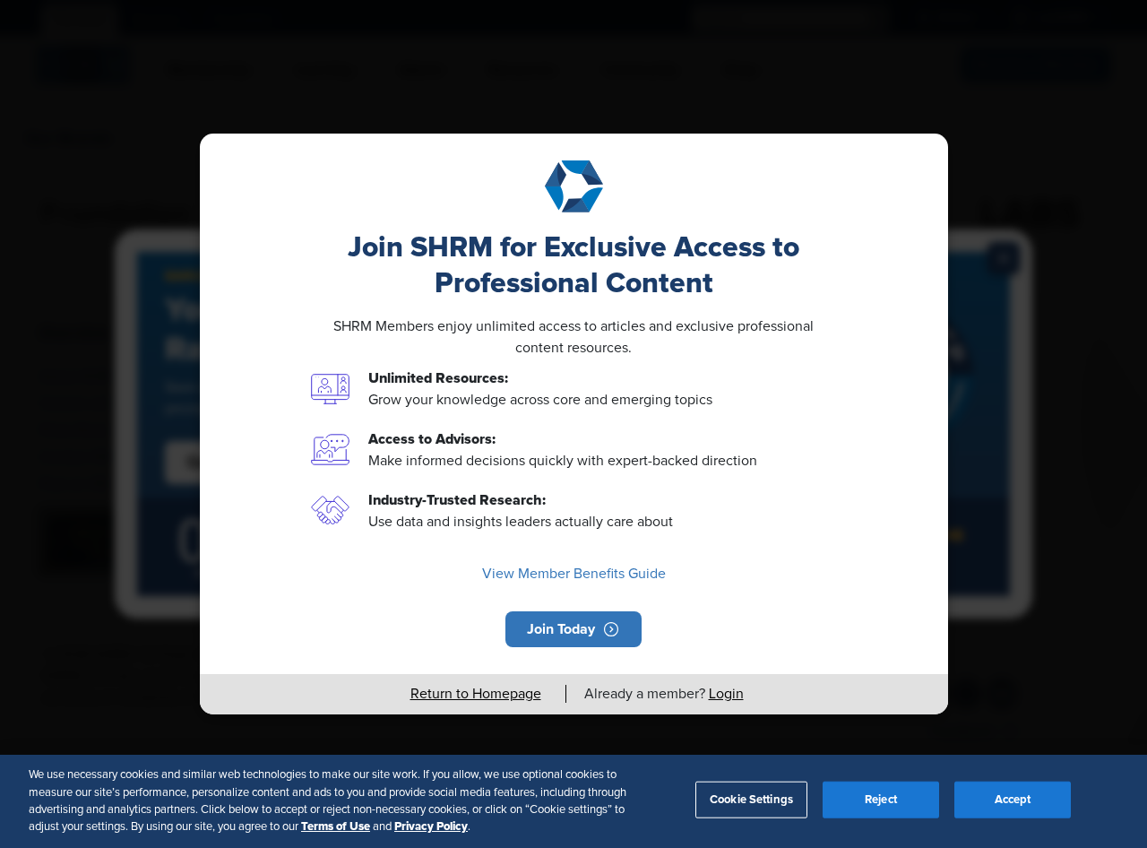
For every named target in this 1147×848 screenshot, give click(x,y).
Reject (881, 800)
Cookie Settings (751, 800)
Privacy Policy (431, 826)
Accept (1013, 800)
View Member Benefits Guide (574, 574)
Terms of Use (335, 826)
